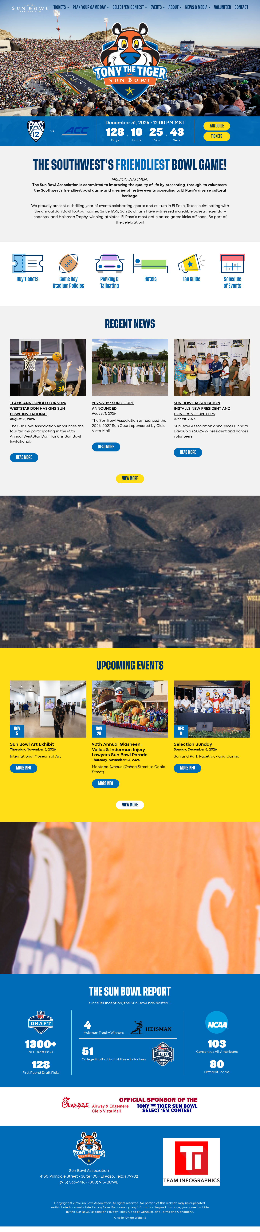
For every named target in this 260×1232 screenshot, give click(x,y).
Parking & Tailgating (109, 282)
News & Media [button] (196, 7)
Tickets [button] (59, 7)
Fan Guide (217, 126)
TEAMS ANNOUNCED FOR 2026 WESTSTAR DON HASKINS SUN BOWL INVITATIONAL (38, 409)
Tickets (216, 136)
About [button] (173, 7)
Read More (24, 457)
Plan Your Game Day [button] (89, 7)
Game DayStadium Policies (68, 282)
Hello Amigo (125, 1218)
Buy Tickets (27, 279)
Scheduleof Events (232, 282)
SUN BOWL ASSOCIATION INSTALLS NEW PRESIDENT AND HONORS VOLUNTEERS (202, 409)
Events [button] (156, 7)
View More (130, 478)
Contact (241, 7)
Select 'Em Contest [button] (128, 7)
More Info (23, 768)
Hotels (150, 279)
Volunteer (222, 7)
